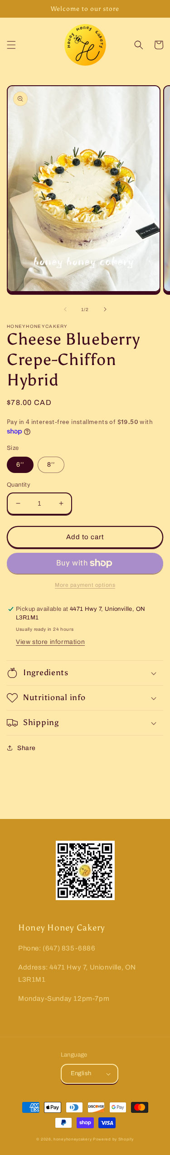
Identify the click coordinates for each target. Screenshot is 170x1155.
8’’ (51, 464)
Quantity (18, 485)
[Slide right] (105, 309)
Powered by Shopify (113, 1139)
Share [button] (26, 748)
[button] (11, 45)
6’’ (20, 464)
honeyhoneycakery (72, 1139)
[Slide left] (65, 309)
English (81, 1073)
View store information (50, 641)
